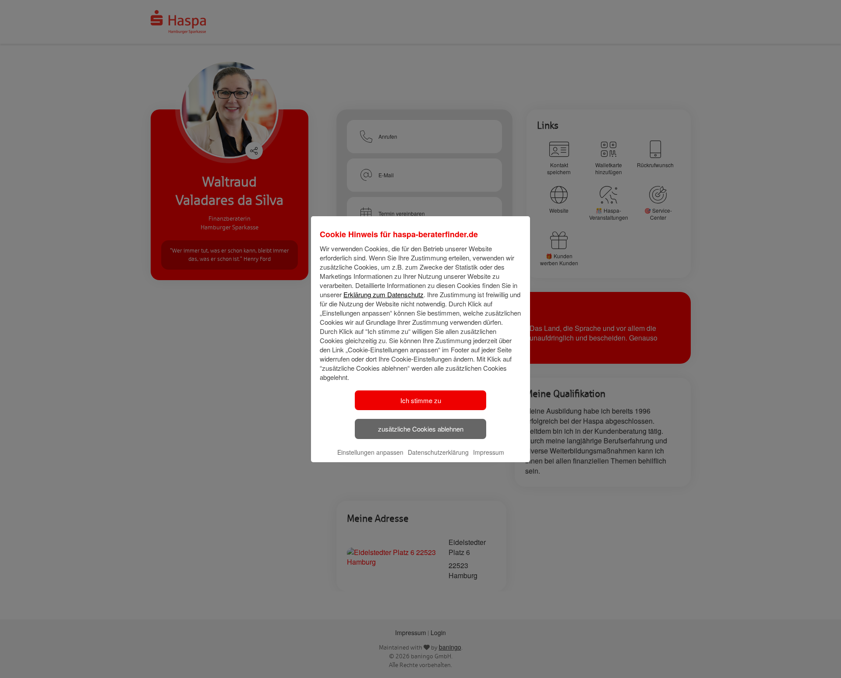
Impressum (488, 452)
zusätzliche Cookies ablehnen (420, 428)
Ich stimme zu (420, 400)
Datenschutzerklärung (438, 452)
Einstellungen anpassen (370, 452)
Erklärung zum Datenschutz (383, 294)
